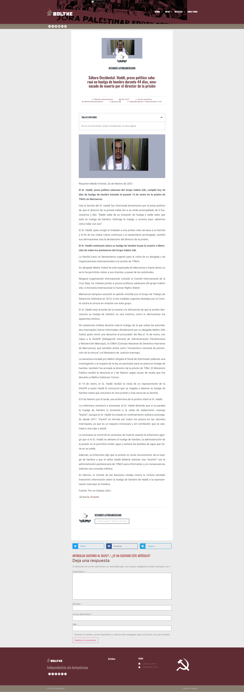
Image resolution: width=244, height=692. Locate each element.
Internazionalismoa (96, 102)
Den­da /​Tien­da (192, 12)
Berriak (157, 12)
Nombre (77, 604)
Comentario (78, 572)
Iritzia (167, 12)
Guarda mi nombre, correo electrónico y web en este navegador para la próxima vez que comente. (122, 634)
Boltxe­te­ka (178, 12)
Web (74, 624)
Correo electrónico (82, 614)
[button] (162, 117)
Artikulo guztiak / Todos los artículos (112, 521)
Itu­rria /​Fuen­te (91, 496)
